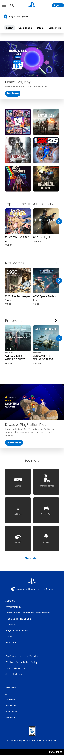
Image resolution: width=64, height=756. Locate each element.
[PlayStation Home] (32, 5)
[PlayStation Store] (16, 16)
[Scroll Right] (59, 221)
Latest (9, 27)
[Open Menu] (4, 5)
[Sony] (56, 754)
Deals (40, 27)
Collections (25, 27)
